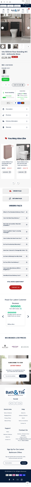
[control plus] (9, 85)
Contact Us (27, 3)
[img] (15, 306)
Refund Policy (8, 420)
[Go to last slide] (2, 28)
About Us (28, 1)
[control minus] (3, 85)
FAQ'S (23, 418)
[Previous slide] (13, 182)
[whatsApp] (10, 2)
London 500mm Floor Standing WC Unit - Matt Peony (7, 163)
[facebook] (1, 2)
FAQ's (7, 431)
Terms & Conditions (23, 420)
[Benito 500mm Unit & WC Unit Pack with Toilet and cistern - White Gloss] (23, 152)
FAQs (23, 1)
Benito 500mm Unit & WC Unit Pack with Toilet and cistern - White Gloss (22, 163)
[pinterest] (4, 2)
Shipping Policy (7, 415)
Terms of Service (8, 413)
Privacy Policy (8, 418)
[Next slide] (28, 28)
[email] (7, 2)
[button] (9, 46)
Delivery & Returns (23, 415)
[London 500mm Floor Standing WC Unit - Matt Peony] (8, 152)
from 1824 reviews (15, 308)
